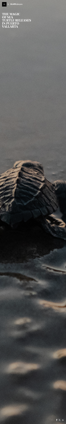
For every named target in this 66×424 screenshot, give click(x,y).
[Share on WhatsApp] (63, 420)
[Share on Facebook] (57, 420)
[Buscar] (8, 4)
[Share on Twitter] (59, 420)
